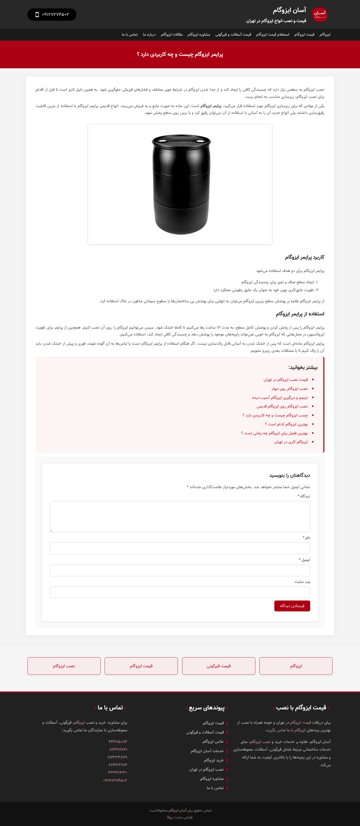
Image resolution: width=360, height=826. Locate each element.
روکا (170, 817)
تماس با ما (130, 34)
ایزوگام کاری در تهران (291, 442)
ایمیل (304, 559)
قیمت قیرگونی (219, 666)
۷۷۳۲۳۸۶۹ (117, 757)
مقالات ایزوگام (172, 34)
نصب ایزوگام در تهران (206, 769)
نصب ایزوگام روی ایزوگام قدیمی (282, 406)
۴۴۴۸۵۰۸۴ (118, 741)
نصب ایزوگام (64, 666)
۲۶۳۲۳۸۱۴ (118, 765)
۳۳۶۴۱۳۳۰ (117, 772)
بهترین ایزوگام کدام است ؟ (286, 424)
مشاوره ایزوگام (199, 34)
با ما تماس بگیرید (280, 730)
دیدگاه (304, 496)
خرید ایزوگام (214, 760)
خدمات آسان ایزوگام (207, 751)
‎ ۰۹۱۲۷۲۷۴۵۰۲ (52, 14)
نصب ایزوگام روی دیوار (289, 388)
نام (306, 537)
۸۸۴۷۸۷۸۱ (118, 749)
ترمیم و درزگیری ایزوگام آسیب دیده (280, 397)
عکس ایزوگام (213, 741)
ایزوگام (325, 34)
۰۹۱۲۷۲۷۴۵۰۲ (115, 780)
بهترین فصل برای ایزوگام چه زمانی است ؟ (274, 433)
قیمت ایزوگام (304, 34)
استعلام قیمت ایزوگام (272, 34)
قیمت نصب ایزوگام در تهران (286, 379)
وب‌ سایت (302, 581)
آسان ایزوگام (177, 810)
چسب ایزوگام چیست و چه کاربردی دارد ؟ (275, 415)
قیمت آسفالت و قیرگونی (233, 34)
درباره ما (149, 34)
